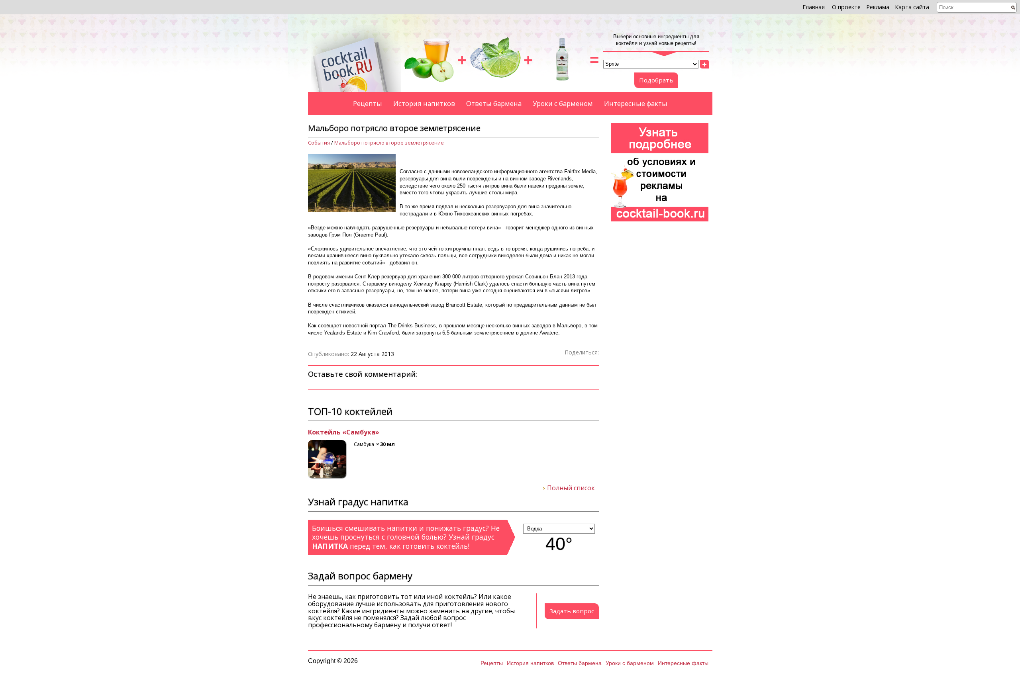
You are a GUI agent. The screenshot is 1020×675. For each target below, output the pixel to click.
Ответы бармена (494, 103)
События (319, 142)
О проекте (846, 7)
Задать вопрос (571, 611)
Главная (813, 7)
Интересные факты (635, 103)
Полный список (571, 488)
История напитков (424, 103)
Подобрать (656, 80)
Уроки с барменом (563, 103)
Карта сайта (912, 7)
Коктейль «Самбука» (343, 432)
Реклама (877, 7)
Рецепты (367, 103)
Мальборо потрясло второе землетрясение (389, 142)
